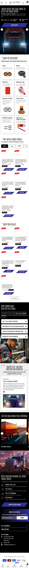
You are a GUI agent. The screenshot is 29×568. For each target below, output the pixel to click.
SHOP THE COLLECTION (14, 504)
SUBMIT (22, 518)
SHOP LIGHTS (14, 25)
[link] (8, 565)
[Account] (23, 2)
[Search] (6, 3)
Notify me (22, 192)
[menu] (2, 3)
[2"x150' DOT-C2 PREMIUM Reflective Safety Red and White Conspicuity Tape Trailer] (21, 255)
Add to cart (8, 169)
